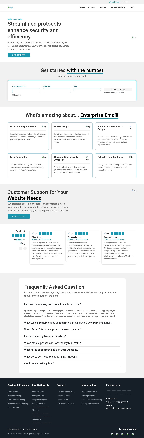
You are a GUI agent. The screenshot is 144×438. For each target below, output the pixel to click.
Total (75, 86)
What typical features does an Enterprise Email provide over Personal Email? (68, 322)
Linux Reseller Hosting (16, 400)
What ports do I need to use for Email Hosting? (51, 356)
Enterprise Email (38, 396)
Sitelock (35, 410)
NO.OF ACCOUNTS (18, 86)
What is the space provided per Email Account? (51, 349)
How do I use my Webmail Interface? (45, 336)
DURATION (46, 86)
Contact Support (63, 396)
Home (82, 7)
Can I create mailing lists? (39, 363)
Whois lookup (114, 2)
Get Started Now (117, 89)
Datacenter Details (89, 392)
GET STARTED (18, 55)
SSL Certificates (38, 404)
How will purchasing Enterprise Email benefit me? (52, 304)
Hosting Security (88, 396)
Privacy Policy (31, 429)
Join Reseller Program (65, 404)
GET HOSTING (18, 216)
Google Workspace (39, 400)
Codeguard (36, 419)
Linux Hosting (13, 392)
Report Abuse (62, 400)
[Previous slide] (20, 248)
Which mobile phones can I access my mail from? (52, 343)
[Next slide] (25, 248)
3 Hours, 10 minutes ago (78, 239)
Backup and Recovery (90, 404)
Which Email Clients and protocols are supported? (53, 329)
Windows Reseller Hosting (18, 404)
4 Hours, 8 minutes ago (41, 239)
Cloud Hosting (13, 407)
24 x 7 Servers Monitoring (92, 400)
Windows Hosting (14, 396)
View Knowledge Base (65, 392)
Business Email (38, 392)
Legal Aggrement (14, 429)
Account (125, 2)
